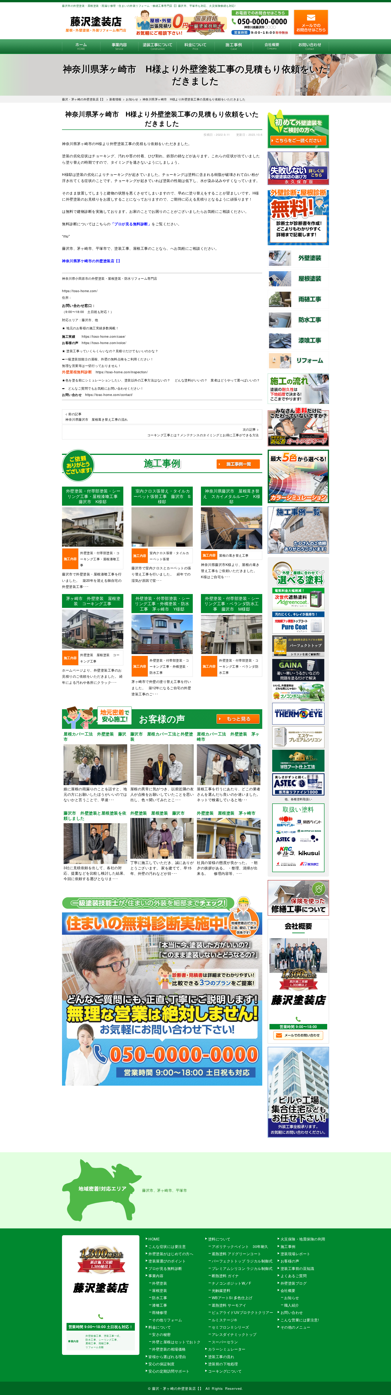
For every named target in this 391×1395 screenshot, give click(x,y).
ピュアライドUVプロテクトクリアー (242, 1312)
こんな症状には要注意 (167, 1246)
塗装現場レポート (295, 1253)
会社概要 (272, 46)
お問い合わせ (310, 46)
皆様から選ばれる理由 (167, 1356)
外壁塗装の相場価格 (169, 1349)
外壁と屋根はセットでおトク (176, 1341)
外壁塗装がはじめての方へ (170, 1253)
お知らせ (291, 1297)
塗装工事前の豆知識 (297, 1268)
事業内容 (119, 46)
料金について (195, 46)
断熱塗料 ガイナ (225, 1275)
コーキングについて (225, 1371)
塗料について (219, 1239)
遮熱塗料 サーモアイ (229, 1305)
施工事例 (234, 46)
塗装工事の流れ (157, 46)
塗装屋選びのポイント (167, 1261)
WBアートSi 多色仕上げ (232, 1297)
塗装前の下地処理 (223, 1363)
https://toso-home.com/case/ (104, 336)
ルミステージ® (224, 1319)
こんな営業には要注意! (300, 1319)
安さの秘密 (161, 1334)
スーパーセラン (225, 1341)
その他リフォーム (167, 1319)
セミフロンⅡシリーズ (230, 1327)
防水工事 (159, 1297)
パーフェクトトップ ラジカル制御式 (242, 1261)
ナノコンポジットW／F (231, 1283)
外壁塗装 (159, 1283)
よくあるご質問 (294, 1275)
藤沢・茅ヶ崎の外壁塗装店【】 (177, 1388)
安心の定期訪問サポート (169, 1371)
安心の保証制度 (161, 1363)
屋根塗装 (159, 1290)
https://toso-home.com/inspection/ (122, 372)
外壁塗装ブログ (294, 1283)
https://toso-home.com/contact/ (109, 394)
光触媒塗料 (221, 1290)
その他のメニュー (295, 1327)
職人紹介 (291, 1305)
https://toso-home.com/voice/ (104, 342)
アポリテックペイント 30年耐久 (240, 1246)
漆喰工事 (159, 1305)
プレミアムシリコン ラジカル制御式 (242, 1268)
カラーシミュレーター (227, 1349)
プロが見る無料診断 (165, 1268)
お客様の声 (290, 1261)
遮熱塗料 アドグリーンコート (236, 1253)
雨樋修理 (159, 1312)
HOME (81, 46)
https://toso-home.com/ (80, 291)
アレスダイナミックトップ (234, 1334)
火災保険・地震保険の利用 (303, 1239)
